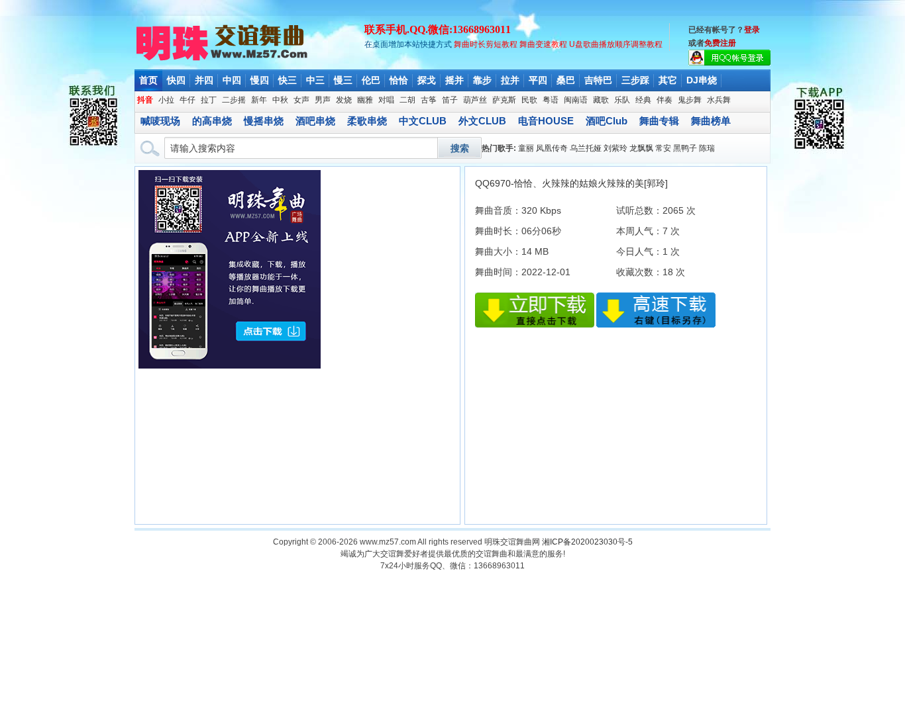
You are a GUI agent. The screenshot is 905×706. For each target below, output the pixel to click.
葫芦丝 (475, 100)
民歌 (529, 100)
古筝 (429, 100)
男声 (323, 100)
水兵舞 (719, 100)
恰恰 (399, 80)
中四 (232, 80)
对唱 (386, 100)
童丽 (526, 148)
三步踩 (635, 80)
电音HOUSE (546, 120)
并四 (204, 80)
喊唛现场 (160, 120)
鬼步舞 (690, 100)
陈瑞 (707, 148)
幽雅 (365, 100)
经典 (643, 100)
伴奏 (664, 100)
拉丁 (209, 100)
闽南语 (576, 100)
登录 (752, 29)
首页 (148, 80)
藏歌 (601, 100)
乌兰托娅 (586, 148)
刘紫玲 (615, 148)
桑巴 (566, 80)
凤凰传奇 (552, 148)
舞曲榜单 (711, 120)
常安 (663, 148)
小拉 (166, 100)
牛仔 (187, 100)
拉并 (510, 80)
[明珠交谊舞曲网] (222, 59)
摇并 (454, 80)
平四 (538, 80)
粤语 (551, 100)
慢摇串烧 (264, 120)
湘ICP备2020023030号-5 (587, 542)
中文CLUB (423, 120)
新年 (259, 100)
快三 (287, 80)
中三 (315, 80)
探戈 (426, 80)
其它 (668, 80)
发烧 (344, 100)
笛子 (450, 100)
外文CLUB (482, 120)
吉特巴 (598, 80)
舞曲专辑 (659, 120)
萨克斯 (504, 100)
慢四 (259, 80)
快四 (176, 80)
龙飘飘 (641, 148)
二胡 (407, 100)
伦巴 (371, 80)
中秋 (280, 100)
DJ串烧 (701, 80)
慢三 (343, 80)
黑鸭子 (685, 148)
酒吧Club (606, 120)
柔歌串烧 (367, 120)
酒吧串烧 (315, 120)
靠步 (482, 80)
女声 (301, 100)
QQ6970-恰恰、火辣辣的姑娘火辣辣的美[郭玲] (571, 183)
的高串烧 (212, 120)
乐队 (622, 100)
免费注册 (720, 43)
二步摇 (234, 100)
